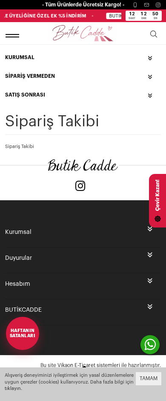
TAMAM (148, 378)
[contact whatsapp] (150, 344)
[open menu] (13, 35)
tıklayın (13, 388)
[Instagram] (158, 5)
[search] (153, 35)
